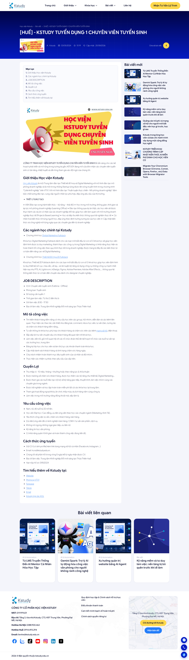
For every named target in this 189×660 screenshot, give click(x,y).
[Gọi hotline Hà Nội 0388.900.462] (184, 647)
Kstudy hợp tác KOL (35, 496)
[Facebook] (14, 641)
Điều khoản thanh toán (92, 605)
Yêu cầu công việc (36, 90)
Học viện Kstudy (26, 26)
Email (28, 492)
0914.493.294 (30, 630)
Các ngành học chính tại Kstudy (42, 76)
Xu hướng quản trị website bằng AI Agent (112, 562)
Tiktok (29, 488)
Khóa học (90, 5)
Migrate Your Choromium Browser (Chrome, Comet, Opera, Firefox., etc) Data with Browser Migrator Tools (155, 171)
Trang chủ (50, 5)
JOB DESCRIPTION (36, 80)
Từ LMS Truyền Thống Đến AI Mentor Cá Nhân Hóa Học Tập (155, 74)
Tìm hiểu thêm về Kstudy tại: (40, 97)
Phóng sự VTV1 (32, 480)
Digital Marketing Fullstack (54, 235)
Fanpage (30, 484)
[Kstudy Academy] (17, 5)
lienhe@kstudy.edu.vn (28, 634)
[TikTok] (30, 641)
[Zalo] (22, 641)
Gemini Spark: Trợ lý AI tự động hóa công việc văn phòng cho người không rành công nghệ (74, 565)
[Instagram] (45, 641)
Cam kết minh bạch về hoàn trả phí (98, 611)
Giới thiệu (69, 5)
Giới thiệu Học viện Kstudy (39, 72)
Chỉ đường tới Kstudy (153, 623)
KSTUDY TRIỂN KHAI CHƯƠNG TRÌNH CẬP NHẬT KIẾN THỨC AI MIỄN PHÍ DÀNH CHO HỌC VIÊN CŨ (155, 154)
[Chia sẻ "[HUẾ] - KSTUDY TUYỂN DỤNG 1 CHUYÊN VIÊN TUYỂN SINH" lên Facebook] (166, 45)
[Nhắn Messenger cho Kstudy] (184, 655)
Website (29, 475)
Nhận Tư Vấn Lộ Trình (165, 5)
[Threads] (61, 641)
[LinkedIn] (53, 641)
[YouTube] (38, 641)
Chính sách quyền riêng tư (93, 616)
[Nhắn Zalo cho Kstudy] (184, 640)
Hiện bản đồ (153, 630)
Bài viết (109, 5)
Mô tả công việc (35, 83)
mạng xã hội (101, 330)
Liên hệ (127, 5)
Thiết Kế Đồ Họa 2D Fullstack (55, 257)
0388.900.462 (33, 625)
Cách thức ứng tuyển (37, 94)
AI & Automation (29, 557)
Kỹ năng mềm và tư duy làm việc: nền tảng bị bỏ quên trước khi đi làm (154, 112)
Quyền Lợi (32, 87)
